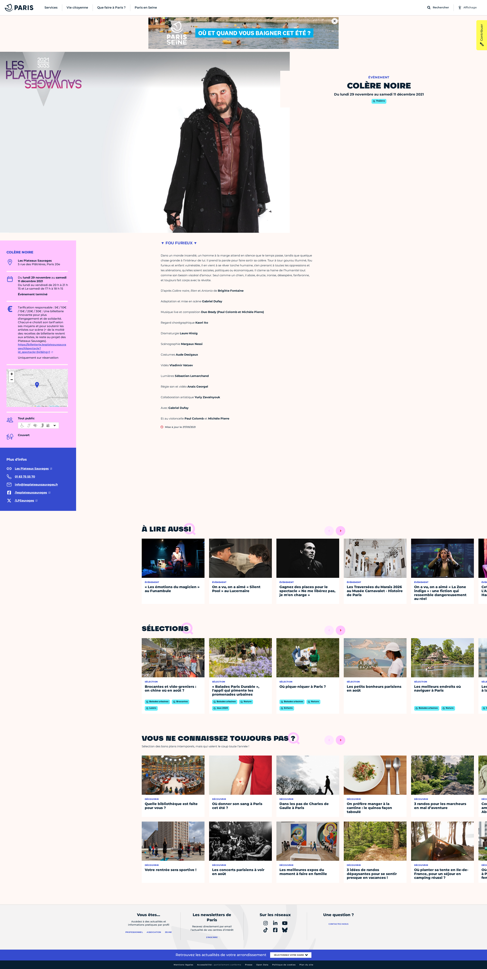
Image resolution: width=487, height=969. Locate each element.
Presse (248, 964)
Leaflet (38, 406)
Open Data (262, 964)
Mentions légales (183, 964)
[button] (37, 385)
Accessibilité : (219, 964)
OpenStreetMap (54, 406)
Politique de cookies (284, 964)
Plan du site (306, 964)
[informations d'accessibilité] (38, 425)
